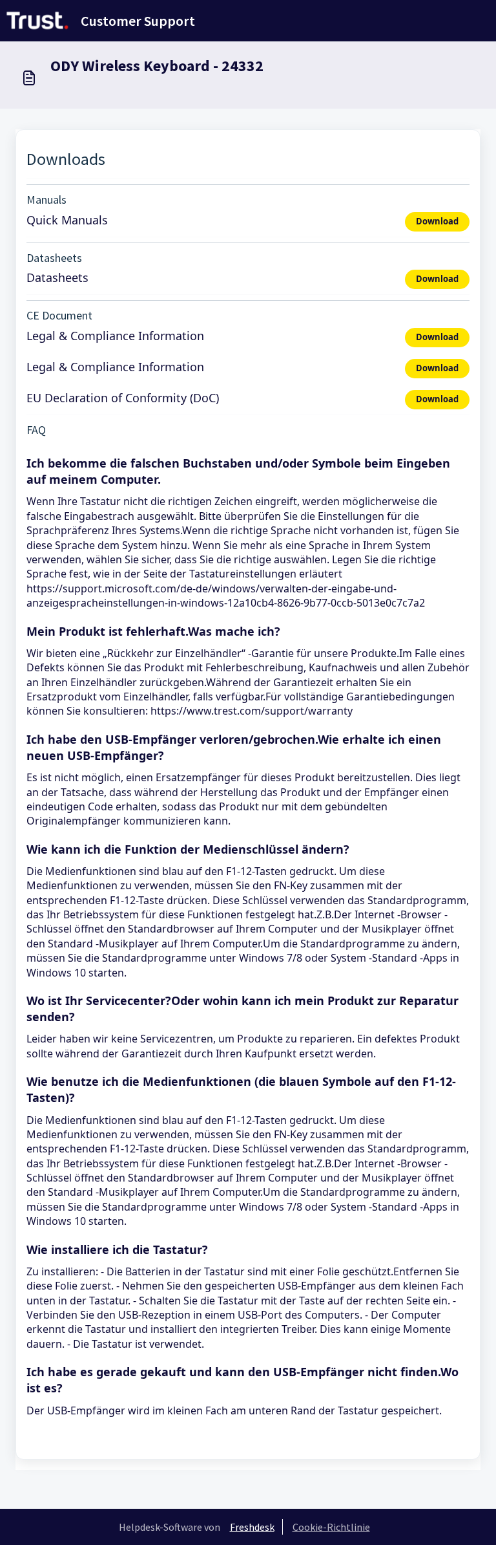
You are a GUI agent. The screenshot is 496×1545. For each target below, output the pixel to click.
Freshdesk (252, 1526)
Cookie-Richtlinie (331, 1526)
